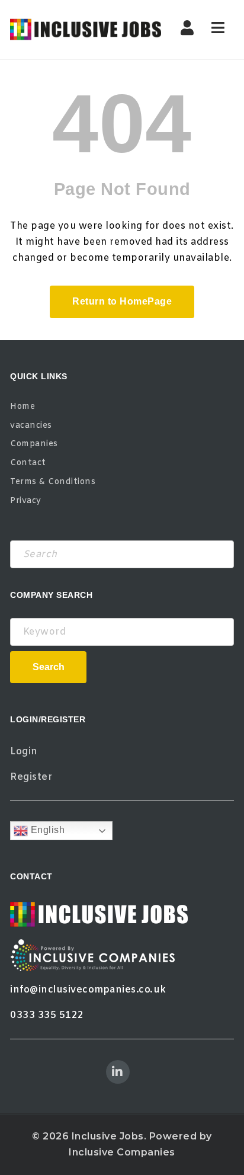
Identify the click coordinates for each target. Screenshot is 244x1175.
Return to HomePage (122, 301)
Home (22, 406)
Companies (34, 444)
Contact (28, 463)
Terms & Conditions (52, 482)
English (46, 830)
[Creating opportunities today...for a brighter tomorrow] (85, 29)
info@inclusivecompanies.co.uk (88, 990)
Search (49, 667)
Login (24, 751)
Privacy (25, 501)
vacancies (31, 425)
